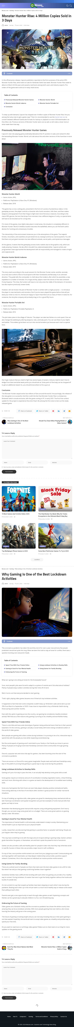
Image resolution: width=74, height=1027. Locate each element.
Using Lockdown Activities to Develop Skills (54, 665)
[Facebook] (37, 73)
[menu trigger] (4, 5)
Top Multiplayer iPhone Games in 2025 (15, 551)
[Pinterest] (53, 411)
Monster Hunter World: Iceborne (16, 103)
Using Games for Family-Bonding (50, 668)
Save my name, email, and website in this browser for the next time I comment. (23, 467)
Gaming (11, 25)
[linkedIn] (58, 411)
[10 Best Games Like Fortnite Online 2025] (19, 498)
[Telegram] (64, 411)
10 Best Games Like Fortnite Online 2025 (16, 514)
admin (6, 25)
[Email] (69, 411)
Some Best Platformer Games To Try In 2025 (53, 551)
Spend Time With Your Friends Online (17, 665)
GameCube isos (60, 117)
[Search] (70, 5)
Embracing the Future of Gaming (16, 672)
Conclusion (9, 107)
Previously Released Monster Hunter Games (20, 100)
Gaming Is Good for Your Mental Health (18, 668)
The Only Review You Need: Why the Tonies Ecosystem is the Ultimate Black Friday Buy (52, 515)
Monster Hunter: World (47, 100)
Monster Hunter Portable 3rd (49, 103)
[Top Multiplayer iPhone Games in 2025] (19, 536)
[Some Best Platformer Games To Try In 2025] (55, 536)
